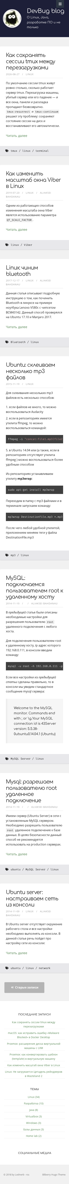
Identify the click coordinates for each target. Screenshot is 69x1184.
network (44, 968)
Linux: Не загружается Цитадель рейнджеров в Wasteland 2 (33, 1074)
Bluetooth (18, 342)
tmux (14, 151)
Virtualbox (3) (34, 1116)
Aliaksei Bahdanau (44, 603)
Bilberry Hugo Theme (54, 1174)
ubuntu (16, 869)
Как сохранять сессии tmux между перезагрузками (30, 61)
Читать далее (16, 135)
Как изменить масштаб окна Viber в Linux (33, 180)
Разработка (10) (33, 1103)
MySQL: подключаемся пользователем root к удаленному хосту (34, 587)
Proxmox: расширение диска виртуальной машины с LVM (33, 1046)
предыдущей (17, 612)
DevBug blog (45, 11)
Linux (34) (34, 1097)
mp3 (13, 555)
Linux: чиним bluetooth (22, 271)
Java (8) (33, 1110)
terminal (42, 151)
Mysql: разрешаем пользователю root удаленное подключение (31, 791)
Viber (28, 245)
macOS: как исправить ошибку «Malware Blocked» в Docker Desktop (33, 1035)
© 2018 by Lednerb (14, 1174)
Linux (30, 74)
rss (27, 1174)
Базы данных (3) (33, 1129)
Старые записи (26, 987)
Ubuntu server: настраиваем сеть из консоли (32, 898)
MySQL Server (21, 759)
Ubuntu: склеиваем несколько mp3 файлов (30, 371)
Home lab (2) (33, 1136)
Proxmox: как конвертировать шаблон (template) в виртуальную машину (34, 1056)
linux (26, 151)
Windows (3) (33, 1123)
